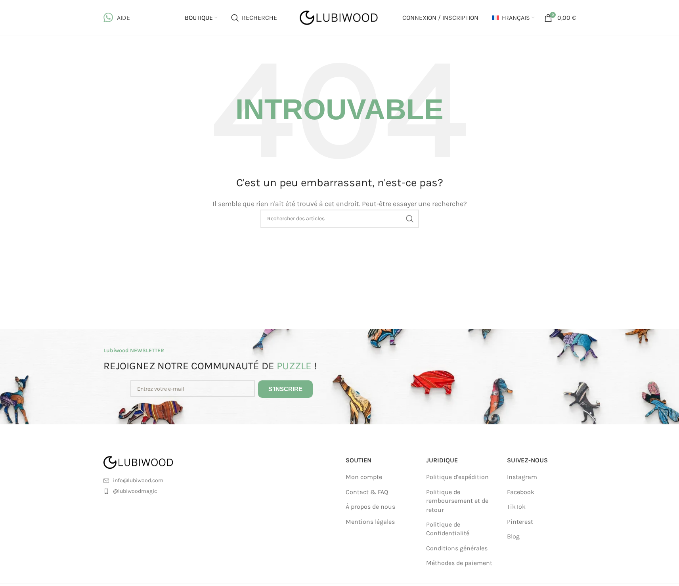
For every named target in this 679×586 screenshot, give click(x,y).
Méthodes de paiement (459, 563)
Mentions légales (370, 521)
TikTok (516, 506)
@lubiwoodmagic (135, 491)
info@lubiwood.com (138, 480)
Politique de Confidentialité (447, 529)
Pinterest (520, 521)
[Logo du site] (339, 17)
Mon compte (364, 477)
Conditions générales (457, 548)
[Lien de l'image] (148, 462)
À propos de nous (370, 506)
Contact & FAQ (367, 492)
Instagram (522, 477)
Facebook (520, 492)
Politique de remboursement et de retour (457, 500)
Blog (513, 536)
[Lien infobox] (116, 18)
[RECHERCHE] (410, 219)
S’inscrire (285, 389)
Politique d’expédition (457, 477)
